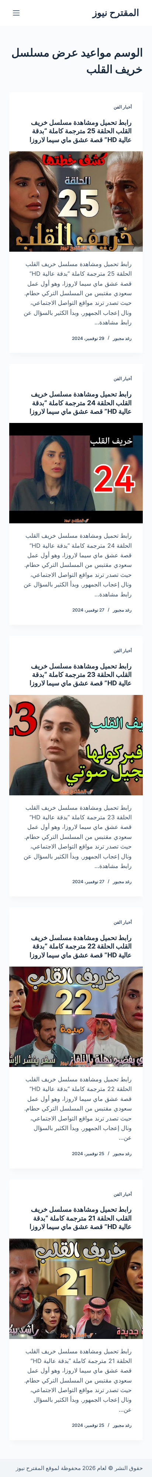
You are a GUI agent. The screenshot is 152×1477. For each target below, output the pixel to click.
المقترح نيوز (116, 12)
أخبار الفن (123, 107)
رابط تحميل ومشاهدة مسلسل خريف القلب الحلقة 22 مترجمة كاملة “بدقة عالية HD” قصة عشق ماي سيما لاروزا (81, 946)
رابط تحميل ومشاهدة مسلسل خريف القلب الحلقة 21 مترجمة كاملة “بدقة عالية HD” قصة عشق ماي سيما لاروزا (81, 1217)
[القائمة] (16, 13)
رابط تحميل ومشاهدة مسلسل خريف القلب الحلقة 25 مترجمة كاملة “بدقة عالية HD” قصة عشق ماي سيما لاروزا (81, 131)
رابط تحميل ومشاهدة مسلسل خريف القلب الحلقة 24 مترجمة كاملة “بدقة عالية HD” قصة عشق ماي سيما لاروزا (81, 402)
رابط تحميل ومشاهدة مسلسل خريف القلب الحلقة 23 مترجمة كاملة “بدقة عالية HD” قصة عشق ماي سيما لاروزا (81, 674)
